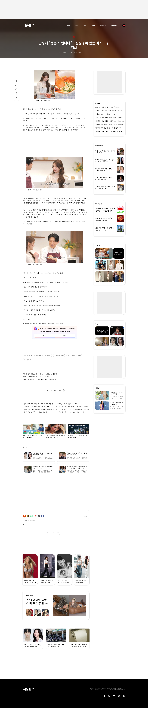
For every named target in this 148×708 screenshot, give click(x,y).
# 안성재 (38, 355)
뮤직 (85, 25)
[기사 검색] (122, 25)
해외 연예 (97, 388)
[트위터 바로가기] (109, 696)
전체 (68, 25)
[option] (69, 605)
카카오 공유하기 (55, 390)
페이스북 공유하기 (47, 390)
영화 (93, 25)
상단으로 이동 (16, 98)
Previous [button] (54, 605)
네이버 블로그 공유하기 (60, 390)
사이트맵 (120, 688)
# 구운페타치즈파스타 (74, 355)
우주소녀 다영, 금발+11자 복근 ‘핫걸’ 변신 (37, 603)
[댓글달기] (16, 89)
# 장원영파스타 (59, 355)
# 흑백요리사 (28, 355)
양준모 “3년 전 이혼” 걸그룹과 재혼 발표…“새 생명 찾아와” (40, 379)
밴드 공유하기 (64, 390)
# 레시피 (26, 360)
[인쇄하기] (16, 93)
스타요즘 (103, 25)
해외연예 (114, 25)
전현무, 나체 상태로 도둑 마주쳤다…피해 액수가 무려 (38, 377)
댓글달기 (16, 89)
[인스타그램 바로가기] (119, 696)
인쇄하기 (16, 93)
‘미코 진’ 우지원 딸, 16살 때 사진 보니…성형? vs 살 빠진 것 (40, 374)
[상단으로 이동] (16, 98)
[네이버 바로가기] (124, 696)
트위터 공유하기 (51, 390)
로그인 (124, 688)
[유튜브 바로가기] (114, 696)
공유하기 (16, 85)
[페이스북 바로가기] (104, 696)
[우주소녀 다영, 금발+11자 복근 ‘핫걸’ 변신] (69, 605)
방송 (76, 25)
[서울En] (28, 25)
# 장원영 (47, 355)
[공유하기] (16, 85)
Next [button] (84, 605)
